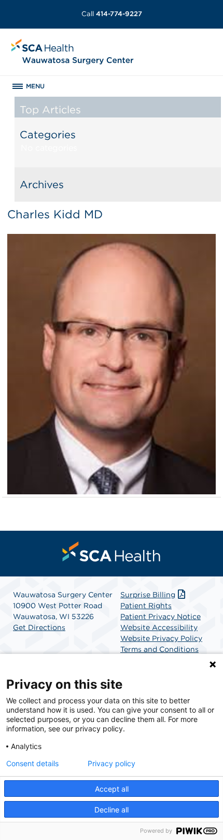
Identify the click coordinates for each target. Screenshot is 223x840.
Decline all (111, 809)
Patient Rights (146, 605)
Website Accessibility (159, 627)
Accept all (112, 788)
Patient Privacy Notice (160, 616)
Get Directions (39, 627)
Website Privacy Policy (161, 638)
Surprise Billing (147, 594)
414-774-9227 (111, 14)
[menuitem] (111, 551)
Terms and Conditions (159, 649)
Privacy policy (111, 763)
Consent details (32, 763)
